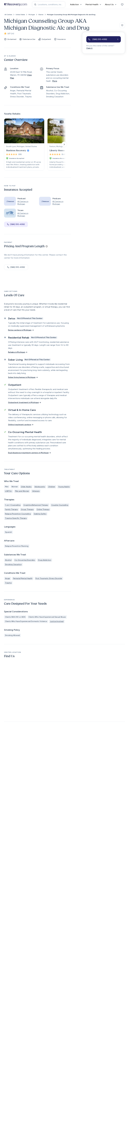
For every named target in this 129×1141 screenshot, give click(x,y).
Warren (40, 14)
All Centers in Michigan (22, 202)
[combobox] (48, 5)
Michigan (31, 14)
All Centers (8, 14)
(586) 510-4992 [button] (17, 224)
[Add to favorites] (122, 25)
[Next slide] (64, 144)
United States (20, 14)
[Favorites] (122, 4)
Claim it (89, 48)
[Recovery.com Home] (15, 4)
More (54, 81)
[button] (103, 39)
